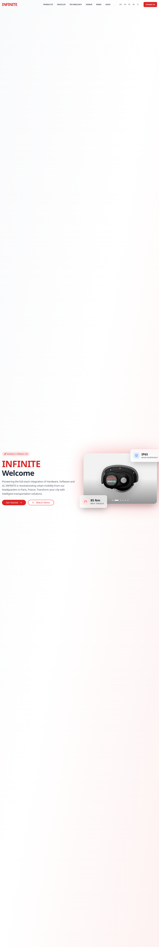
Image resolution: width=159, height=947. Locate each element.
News (98, 4)
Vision (89, 4)
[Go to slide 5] (125, 500)
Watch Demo (43, 502)
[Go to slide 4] (122, 500)
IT (138, 4)
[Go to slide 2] (115, 500)
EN (120, 4)
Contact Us (150, 4)
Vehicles (61, 4)
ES (129, 4)
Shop (107, 4)
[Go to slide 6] (127, 500)
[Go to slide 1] (112, 500)
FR (125, 4)
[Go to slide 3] (119, 500)
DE (134, 4)
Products (48, 4)
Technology (76, 4)
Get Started (12, 502)
